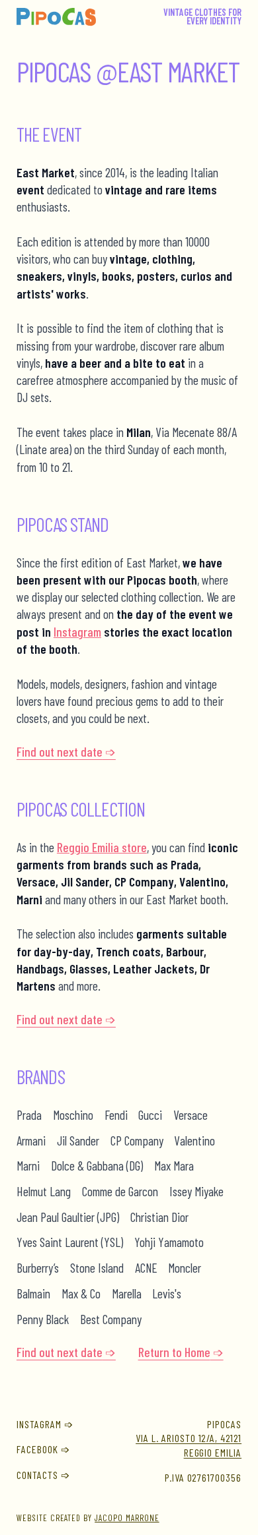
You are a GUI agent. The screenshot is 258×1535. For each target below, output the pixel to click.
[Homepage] (56, 17)
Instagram (77, 631)
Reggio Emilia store (102, 847)
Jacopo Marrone (127, 1518)
